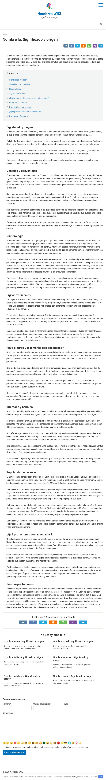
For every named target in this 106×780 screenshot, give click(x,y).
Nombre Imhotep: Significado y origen (70, 659)
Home (5, 35)
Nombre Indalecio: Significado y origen (22, 677)
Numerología (15, 89)
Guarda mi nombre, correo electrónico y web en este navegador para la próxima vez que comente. (47, 747)
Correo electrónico (42, 704)
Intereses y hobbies (18, 102)
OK (101, 777)
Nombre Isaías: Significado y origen (73, 676)
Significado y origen (18, 80)
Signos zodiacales (17, 93)
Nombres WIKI (49, 14)
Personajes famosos (18, 116)
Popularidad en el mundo (20, 107)
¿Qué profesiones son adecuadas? (25, 111)
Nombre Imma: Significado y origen (24, 641)
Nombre (7, 704)
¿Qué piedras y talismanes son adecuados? (29, 98)
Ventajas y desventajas (19, 84)
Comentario (8, 713)
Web (66, 704)
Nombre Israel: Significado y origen (73, 641)
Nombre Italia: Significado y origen (23, 657)
